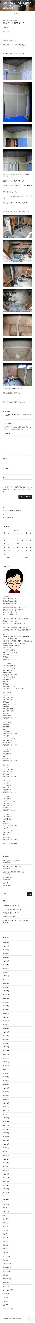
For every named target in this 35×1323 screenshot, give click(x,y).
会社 (4, 1219)
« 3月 (8, 557)
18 (13, 547)
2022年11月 (6, 1110)
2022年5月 (6, 1133)
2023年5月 (6, 1088)
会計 (4, 1215)
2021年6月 (6, 1174)
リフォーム (7, 411)
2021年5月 (6, 1177)
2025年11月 (6, 976)
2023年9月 (6, 1073)
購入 (4, 1226)
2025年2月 (6, 1009)
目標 (4, 1297)
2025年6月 (6, 994)
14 (26, 543)
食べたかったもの (8, 877)
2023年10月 (6, 1069)
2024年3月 (6, 1050)
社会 (4, 1241)
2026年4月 (6, 957)
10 (9, 543)
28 (26, 550)
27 (22, 550)
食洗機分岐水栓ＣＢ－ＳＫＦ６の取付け (15, 920)
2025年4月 (6, 1002)
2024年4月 (6, 1047)
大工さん (29, 414)
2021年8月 (6, 1166)
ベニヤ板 (24, 414)
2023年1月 (6, 1103)
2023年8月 (6, 1077)
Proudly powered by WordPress (12, 1318)
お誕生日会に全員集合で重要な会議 (13, 872)
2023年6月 (6, 1084)
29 (30, 550)
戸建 (4, 1230)
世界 (4, 1252)
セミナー (5, 1256)
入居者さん (6, 1267)
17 (9, 547)
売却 (4, 1275)
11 (13, 543)
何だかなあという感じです (11, 861)
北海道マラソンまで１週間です (12, 866)
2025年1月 (6, 1013)
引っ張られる (7, 905)
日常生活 (5, 1264)
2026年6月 (6, 950)
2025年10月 (6, 979)
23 (4, 550)
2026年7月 (6, 946)
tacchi (15, 20)
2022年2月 (6, 1144)
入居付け (5, 1271)
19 (18, 547)
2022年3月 (6, 1140)
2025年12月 (6, 972)
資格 (4, 1237)
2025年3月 (6, 1006)
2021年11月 (6, 1155)
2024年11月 (6, 1021)
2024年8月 (6, 1032)
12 (18, 543)
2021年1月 (6, 1192)
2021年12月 (6, 1151)
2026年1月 (6, 968)
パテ (6, 414)
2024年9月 (6, 1028)
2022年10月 (6, 1114)
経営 (4, 1208)
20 (22, 547)
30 (4, 554)
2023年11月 (6, 1065)
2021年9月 (6, 1163)
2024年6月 (6, 1039)
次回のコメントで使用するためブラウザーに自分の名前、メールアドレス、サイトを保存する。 (17, 489)
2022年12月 (6, 1107)
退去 (4, 1260)
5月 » (26, 557)
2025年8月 (6, 987)
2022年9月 (6, 1118)
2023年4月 (6, 1092)
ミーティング (7, 1290)
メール (5, 468)
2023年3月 (6, 1095)
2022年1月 (6, 1148)
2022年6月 (6, 1129)
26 (18, 550)
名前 (5, 459)
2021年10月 (6, 1159)
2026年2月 (6, 965)
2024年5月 (6, 1043)
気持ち (5, 1223)
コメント (6, 433)
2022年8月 (6, 1121)
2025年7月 (6, 991)
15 (30, 543)
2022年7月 (6, 1125)
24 (9, 550)
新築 (4, 1249)
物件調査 (5, 1279)
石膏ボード (10, 414)
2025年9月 (6, 983)
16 (4, 547)
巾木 (15, 414)
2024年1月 (6, 1058)
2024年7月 (6, 1036)
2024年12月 (6, 1017)
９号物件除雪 (7, 913)
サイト (5, 477)
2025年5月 (6, 998)
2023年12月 (6, 1062)
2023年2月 (6, 1099)
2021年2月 (6, 1189)
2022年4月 (6, 1136)
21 (26, 547)
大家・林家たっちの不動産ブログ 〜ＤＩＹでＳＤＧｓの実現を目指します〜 (17, 5)
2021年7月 (6, 1170)
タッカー (19, 414)
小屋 (4, 1234)
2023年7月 (6, 1080)
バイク (5, 1211)
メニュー (18, 13)
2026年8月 (6, 942)
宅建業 (5, 1204)
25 (13, 550)
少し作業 (5, 883)
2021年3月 (6, 1185)
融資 (4, 1305)
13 (22, 543)
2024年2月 (6, 1054)
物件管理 (5, 1282)
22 (30, 547)
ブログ (5, 1286)
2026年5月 (6, 953)
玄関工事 (7, 415)
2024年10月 (6, 1024)
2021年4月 (6, 1181)
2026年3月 (6, 961)
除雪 (4, 1245)
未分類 (5, 1293)
